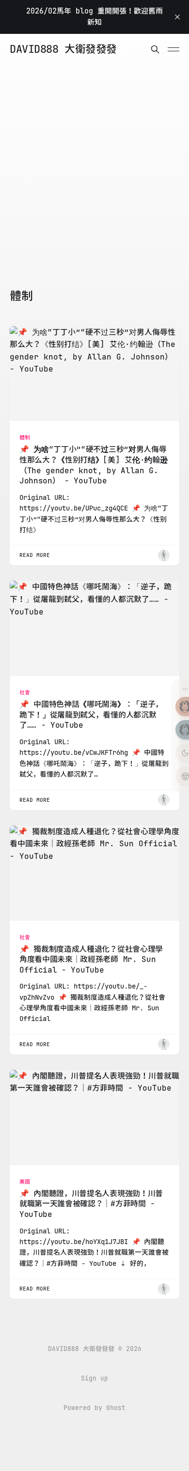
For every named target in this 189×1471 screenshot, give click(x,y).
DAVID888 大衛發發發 (63, 49)
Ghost (116, 1408)
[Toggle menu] (173, 49)
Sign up (94, 1378)
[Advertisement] (94, 189)
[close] (177, 17)
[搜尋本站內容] (155, 49)
